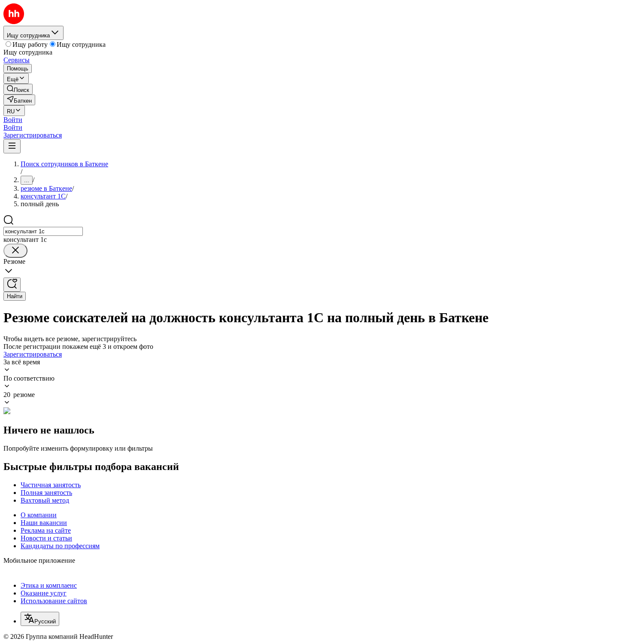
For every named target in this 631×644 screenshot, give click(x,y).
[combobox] (43, 231)
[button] (12, 119)
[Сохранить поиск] (12, 285)
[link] (18, 89)
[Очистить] (15, 251)
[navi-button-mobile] (12, 146)
